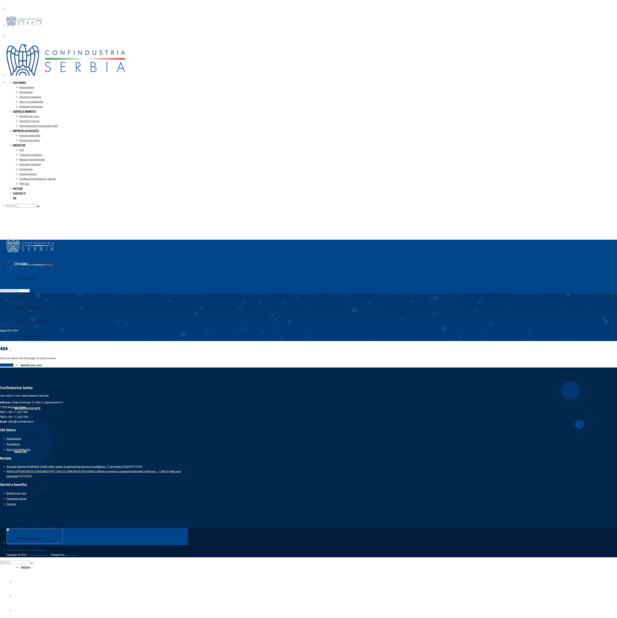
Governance (26, 92)
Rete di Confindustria (31, 101)
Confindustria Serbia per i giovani (37, 178)
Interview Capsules (30, 164)
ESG (21, 150)
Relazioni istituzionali (31, 106)
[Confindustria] (24, 25)
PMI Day (24, 183)
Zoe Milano (71, 554)
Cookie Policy (24, 550)
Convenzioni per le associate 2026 (38, 125)
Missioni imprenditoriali (32, 159)
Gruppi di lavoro (27, 174)
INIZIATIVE (19, 145)
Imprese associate (29, 135)
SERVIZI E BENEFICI (24, 111)
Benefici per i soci (29, 116)
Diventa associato (29, 140)
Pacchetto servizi (29, 121)
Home (3, 330)
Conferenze (25, 169)
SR (14, 198)
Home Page (6, 365)
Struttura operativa (30, 97)
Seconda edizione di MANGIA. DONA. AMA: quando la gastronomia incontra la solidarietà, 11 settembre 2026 (67, 466)
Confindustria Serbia (38, 554)
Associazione (26, 87)
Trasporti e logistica (30, 154)
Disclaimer (40, 550)
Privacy (10, 550)
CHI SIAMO (19, 82)
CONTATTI (19, 193)
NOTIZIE (18, 188)
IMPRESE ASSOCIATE (26, 130)
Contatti (11, 504)
